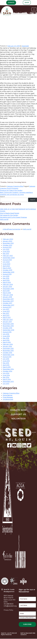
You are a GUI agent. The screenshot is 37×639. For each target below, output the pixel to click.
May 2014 (6, 377)
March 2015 (7, 367)
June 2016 (6, 336)
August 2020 (7, 260)
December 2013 (8, 381)
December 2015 (8, 348)
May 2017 (6, 313)
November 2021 (8, 243)
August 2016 (7, 332)
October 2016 (7, 328)
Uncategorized (8, 399)
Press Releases (8, 397)
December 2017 (8, 299)
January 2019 (7, 286)
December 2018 (8, 288)
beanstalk (25, 46)
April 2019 (6, 280)
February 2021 (8, 255)
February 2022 (8, 239)
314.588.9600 (8, 604)
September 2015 (8, 355)
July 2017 (6, 309)
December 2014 (8, 369)
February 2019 (8, 284)
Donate (11, 2)
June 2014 (6, 375)
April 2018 (6, 291)
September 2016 (8, 330)
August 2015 (7, 357)
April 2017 (6, 315)
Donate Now (18, 410)
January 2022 (7, 241)
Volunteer (18, 418)
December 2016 (8, 324)
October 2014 (7, 371)
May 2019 (6, 278)
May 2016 (6, 338)
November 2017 (8, 301)
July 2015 (6, 359)
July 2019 (6, 276)
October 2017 (7, 303)
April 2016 (6, 340)
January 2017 (7, 322)
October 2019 (7, 270)
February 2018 (8, 295)
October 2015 (7, 352)
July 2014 (6, 373)
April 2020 (6, 266)
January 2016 (7, 346)
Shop (27, 2)
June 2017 (6, 311)
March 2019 (7, 282)
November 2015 (8, 350)
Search (2, 196)
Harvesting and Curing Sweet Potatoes (13, 217)
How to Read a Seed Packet (9, 213)
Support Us (18, 414)
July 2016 (6, 334)
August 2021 (7, 247)
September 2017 (8, 305)
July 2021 (6, 249)
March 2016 (7, 342)
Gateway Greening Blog (15, 186)
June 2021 (6, 251)
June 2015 (6, 361)
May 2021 (6, 253)
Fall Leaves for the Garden (9, 215)
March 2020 (7, 268)
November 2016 (8, 326)
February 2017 (8, 319)
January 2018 (7, 297)
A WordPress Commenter (11, 229)
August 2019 (7, 274)
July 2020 (6, 262)
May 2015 (6, 363)
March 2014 (7, 379)
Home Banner (7, 395)
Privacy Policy (8, 610)
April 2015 (6, 365)
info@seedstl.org (10, 606)
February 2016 (8, 344)
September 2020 (9, 258)
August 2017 (7, 307)
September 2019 (8, 272)
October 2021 (7, 245)
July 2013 (6, 383)
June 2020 (6, 264)
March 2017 (7, 317)
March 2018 (7, 293)
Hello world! (4, 219)
